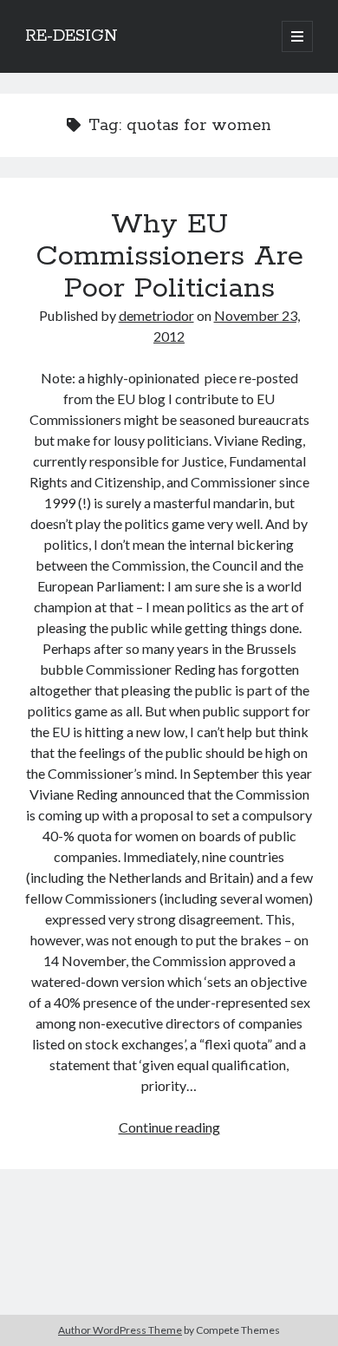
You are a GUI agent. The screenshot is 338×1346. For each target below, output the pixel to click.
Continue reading (169, 1127)
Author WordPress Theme (120, 1329)
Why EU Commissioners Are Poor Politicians (169, 256)
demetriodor (156, 315)
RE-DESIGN (71, 36)
